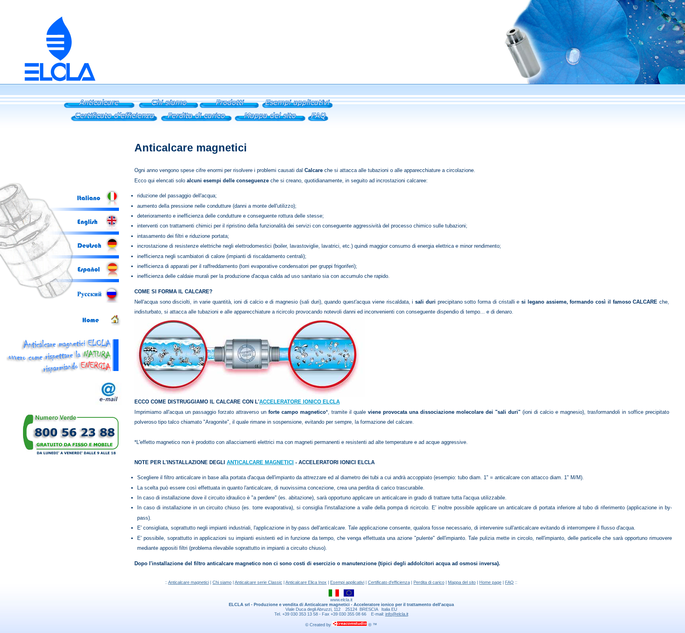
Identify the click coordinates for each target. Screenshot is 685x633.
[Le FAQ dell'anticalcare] (318, 122)
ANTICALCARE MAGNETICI (260, 462)
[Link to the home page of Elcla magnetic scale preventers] (48, 82)
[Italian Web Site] (97, 205)
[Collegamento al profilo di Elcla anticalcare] (169, 109)
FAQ (509, 582)
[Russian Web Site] (97, 301)
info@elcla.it (396, 614)
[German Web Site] (97, 252)
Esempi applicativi (347, 582)
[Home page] (101, 326)
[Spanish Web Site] (97, 277)
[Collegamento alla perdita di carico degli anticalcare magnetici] (196, 122)
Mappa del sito (462, 582)
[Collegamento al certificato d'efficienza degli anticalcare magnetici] (113, 122)
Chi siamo (222, 582)
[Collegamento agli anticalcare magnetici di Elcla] (99, 109)
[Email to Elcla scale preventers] (108, 403)
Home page (490, 582)
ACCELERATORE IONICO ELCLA (299, 402)
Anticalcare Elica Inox (306, 582)
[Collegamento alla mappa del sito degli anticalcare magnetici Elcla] (270, 122)
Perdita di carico (428, 582)
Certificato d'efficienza (389, 582)
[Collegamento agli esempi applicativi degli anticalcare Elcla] (297, 109)
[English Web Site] (97, 229)
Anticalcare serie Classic (258, 582)
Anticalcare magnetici (188, 582)
